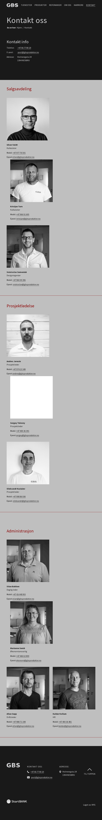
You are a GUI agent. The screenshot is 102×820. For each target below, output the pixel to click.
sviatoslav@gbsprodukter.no (26, 284)
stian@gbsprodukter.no (23, 598)
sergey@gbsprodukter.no (27, 435)
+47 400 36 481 (65, 721)
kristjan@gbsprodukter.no (28, 218)
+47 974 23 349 (19, 369)
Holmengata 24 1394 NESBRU (24, 59)
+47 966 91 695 (22, 214)
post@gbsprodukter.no (28, 52)
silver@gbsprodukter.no (23, 157)
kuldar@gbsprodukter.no (70, 726)
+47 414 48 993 (19, 594)
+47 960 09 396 (19, 280)
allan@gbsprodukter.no (23, 726)
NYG (93, 804)
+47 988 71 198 (19, 721)
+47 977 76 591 (19, 152)
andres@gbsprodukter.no (24, 373)
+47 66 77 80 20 (24, 47)
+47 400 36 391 (22, 431)
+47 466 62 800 (22, 656)
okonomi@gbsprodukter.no (28, 660)
